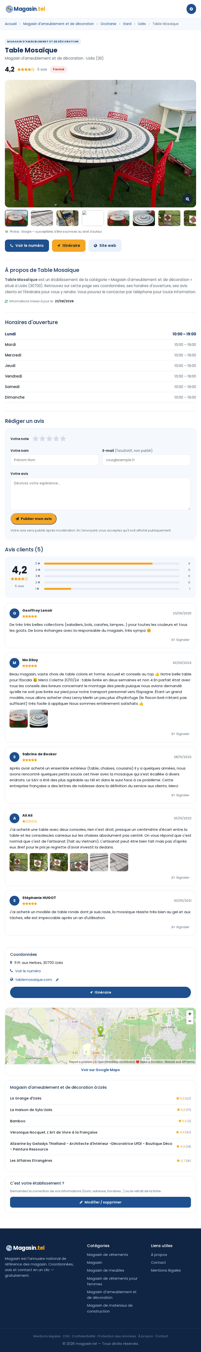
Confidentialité (83, 1336)
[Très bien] (56, 439)
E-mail (127, 450)
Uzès (142, 24)
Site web (107, 245)
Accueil (11, 24)
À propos (159, 1254)
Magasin (29, 9)
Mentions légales (166, 1270)
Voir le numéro (29, 245)
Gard (127, 24)
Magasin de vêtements (107, 1254)
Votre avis (19, 473)
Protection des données (117, 1336)
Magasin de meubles (105, 1270)
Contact (158, 1262)
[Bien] (49, 439)
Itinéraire (71, 245)
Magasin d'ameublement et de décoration (58, 24)
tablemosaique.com (33, 979)
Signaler (182, 639)
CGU (66, 1336)
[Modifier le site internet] (57, 980)
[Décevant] (35, 439)
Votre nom (20, 450)
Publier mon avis (36, 518)
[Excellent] (63, 439)
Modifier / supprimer (103, 1202)
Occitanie (108, 24)
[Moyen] (42, 439)
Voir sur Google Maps (100, 1069)
